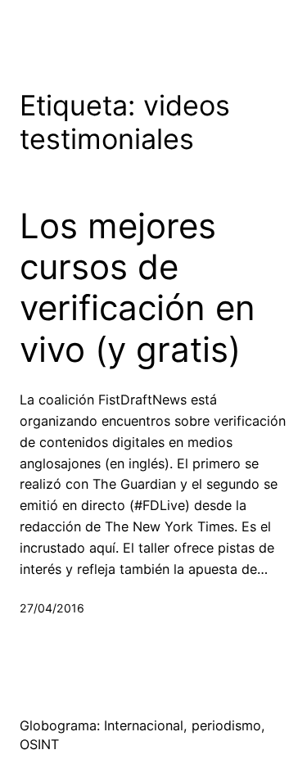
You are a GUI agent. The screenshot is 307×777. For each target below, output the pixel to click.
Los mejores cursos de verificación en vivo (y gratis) (137, 288)
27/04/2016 (52, 608)
